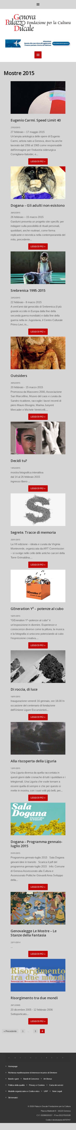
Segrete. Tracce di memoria (33, 532)
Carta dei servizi (56, 1085)
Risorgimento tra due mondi (34, 998)
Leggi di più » (38, 161)
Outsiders (19, 375)
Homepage (12, 1066)
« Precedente (10, 1031)
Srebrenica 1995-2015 (28, 290)
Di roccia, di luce (24, 689)
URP (46, 1091)
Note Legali (57, 1091)
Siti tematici (13, 1098)
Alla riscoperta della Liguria (33, 761)
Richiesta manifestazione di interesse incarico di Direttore (32, 1073)
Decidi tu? (19, 460)
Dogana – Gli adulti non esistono (38, 205)
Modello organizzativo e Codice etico (23, 1091)
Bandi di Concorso (31, 1079)
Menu (38, 4)
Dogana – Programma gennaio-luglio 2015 (36, 843)
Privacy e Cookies (37, 1085)
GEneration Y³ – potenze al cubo (37, 608)
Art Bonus (47, 1079)
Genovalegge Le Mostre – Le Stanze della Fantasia (34, 933)
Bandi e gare (13, 1079)
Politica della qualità (16, 1085)
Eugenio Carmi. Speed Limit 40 (35, 120)
